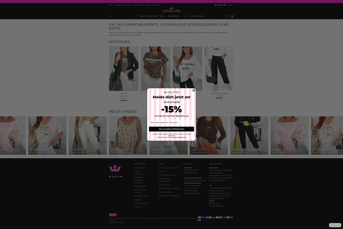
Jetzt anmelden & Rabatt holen (171, 129)
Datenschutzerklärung (178, 137)
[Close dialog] (193, 90)
